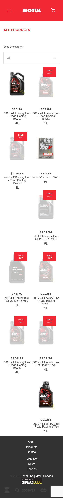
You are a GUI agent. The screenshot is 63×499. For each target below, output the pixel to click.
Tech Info (31, 459)
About (31, 442)
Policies (32, 469)
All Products (17, 29)
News (31, 464)
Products (31, 447)
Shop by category (13, 46)
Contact (31, 452)
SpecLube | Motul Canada (37, 476)
